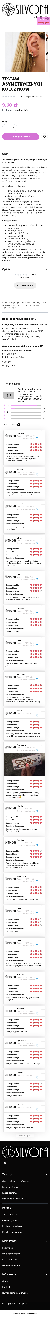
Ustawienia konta (11, 1265)
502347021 (8, 362)
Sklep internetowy (24, 1313)
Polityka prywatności (12, 1226)
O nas (5, 1281)
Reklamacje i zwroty (12, 1198)
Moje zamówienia (11, 1253)
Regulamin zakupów (12, 1232)
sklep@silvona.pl (10, 365)
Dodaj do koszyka (20, 136)
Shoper (22, 1303)
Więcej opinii (25, 1135)
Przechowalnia (9, 1259)
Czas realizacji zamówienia (16, 1181)
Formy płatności (10, 1187)
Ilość (4, 121)
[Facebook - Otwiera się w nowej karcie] (5, 1163)
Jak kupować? (9, 1214)
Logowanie (7, 1247)
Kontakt (6, 1287)
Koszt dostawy (9, 1192)
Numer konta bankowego (15, 1292)
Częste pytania (9, 1220)
